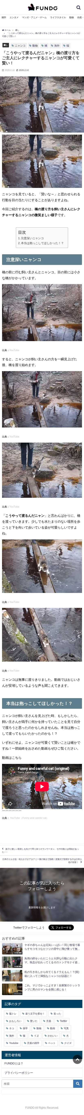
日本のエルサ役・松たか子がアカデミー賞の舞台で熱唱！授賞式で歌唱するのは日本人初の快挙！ (42, 860)
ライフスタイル (58, 17)
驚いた (34, 1021)
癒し (6, 45)
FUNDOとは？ (13, 1063)
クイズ (68, 1043)
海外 (57, 45)
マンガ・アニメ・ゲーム (34, 17)
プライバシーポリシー (18, 1072)
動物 (71, 17)
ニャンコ (20, 45)
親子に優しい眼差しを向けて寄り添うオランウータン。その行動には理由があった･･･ (40, 850)
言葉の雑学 (33, 1043)
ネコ (11, 1028)
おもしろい (15, 1021)
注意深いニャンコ (32, 238)
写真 (66, 1028)
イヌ (36, 1036)
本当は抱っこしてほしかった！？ (42, 243)
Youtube (13, 1043)
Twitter (63, 1021)
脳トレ (13, 1013)
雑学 (4, 17)
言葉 (48, 1021)
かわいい (52, 1036)
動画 (52, 1028)
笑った (57, 1013)
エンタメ (14, 17)
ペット (51, 1043)
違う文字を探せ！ (35, 1013)
